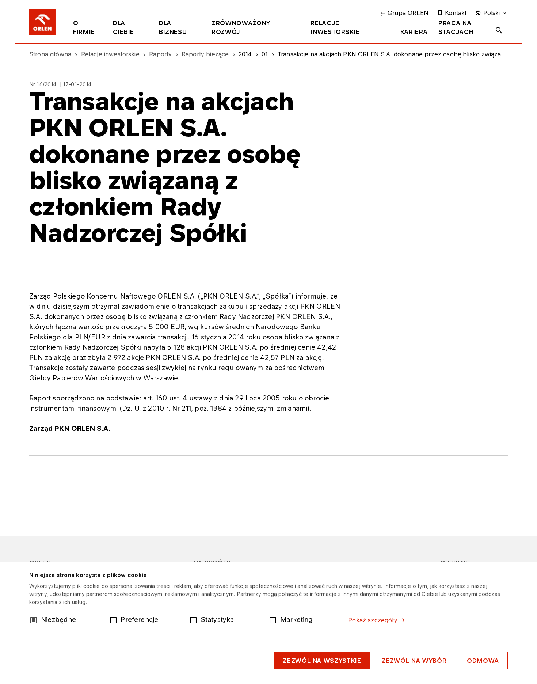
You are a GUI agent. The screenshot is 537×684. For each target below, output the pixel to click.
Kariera (413, 31)
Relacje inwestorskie (335, 27)
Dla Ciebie (123, 27)
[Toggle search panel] (499, 30)
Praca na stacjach (456, 27)
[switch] (115, 619)
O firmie (84, 27)
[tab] (87, 28)
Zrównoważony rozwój (241, 27)
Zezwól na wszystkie (322, 660)
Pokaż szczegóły (372, 620)
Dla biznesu (173, 27)
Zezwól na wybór (414, 660)
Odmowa (483, 660)
